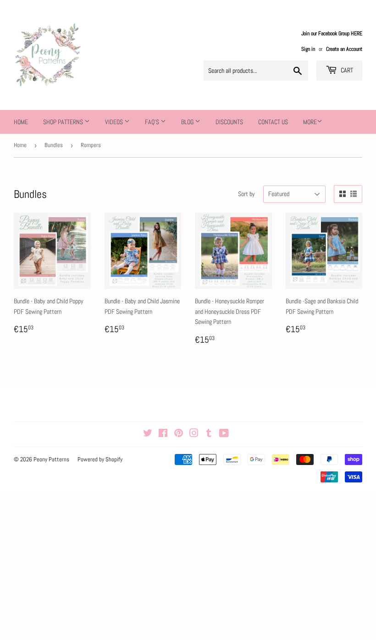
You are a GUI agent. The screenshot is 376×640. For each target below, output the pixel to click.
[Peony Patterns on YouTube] (224, 434)
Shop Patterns (63, 122)
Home (21, 122)
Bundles (53, 145)
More (310, 122)
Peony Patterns (51, 459)
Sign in (308, 49)
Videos (114, 122)
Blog (188, 122)
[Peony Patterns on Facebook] (163, 434)
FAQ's (152, 122)
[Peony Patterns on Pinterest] (178, 434)
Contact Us (273, 122)
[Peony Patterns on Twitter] (147, 434)
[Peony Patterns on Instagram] (194, 434)
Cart (346, 70)
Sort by (246, 194)
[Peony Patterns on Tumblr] (209, 434)
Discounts (229, 122)
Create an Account (344, 49)
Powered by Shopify (99, 459)
